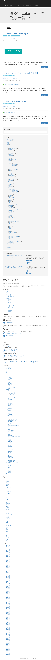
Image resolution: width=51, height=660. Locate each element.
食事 (10, 160)
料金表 (9, 309)
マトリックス (8, 518)
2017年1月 (8, 578)
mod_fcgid (11, 217)
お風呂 (10, 149)
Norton (10, 196)
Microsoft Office (12, 189)
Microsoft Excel (15, 190)
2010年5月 (8, 642)
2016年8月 (8, 585)
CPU (6, 482)
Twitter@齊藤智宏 (9, 335)
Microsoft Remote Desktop (14, 197)
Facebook (30, 260)
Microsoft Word (15, 191)
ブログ (23, 5)
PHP (10, 222)
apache (7, 478)
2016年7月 (8, 586)
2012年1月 (8, 630)
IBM (6, 490)
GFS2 (10, 206)
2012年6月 (8, 624)
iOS (10, 184)
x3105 (7, 506)
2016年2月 (8, 592)
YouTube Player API (13, 192)
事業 (7, 522)
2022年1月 (8, 545)
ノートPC (7, 516)
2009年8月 (8, 649)
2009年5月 (8, 653)
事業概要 (10, 302)
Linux (10, 185)
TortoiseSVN (11, 230)
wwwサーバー (12, 171)
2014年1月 (8, 608)
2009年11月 (8, 647)
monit (10, 220)
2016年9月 (8, 583)
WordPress (14, 165)
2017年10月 (8, 572)
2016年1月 (8, 593)
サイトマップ (36, 5)
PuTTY (10, 226)
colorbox (12, 25)
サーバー (8, 168)
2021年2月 (8, 549)
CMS (10, 163)
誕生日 (7, 539)
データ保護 (11, 175)
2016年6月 (8, 587)
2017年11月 (8, 571)
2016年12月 (8, 580)
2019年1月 (8, 556)
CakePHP (11, 194)
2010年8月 (8, 640)
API (6, 480)
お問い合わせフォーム (9, 322)
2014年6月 (8, 606)
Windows (11, 186)
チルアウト (8, 512)
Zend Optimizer (12, 233)
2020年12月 (8, 551)
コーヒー (7, 510)
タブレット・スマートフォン (15, 241)
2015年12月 (8, 595)
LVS (10, 216)
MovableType (14, 164)
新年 (6, 532)
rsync (10, 227)
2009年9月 (8, 648)
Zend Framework (12, 232)
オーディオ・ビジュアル (14, 236)
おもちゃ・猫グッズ (13, 148)
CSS (10, 200)
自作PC (7, 538)
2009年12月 (8, 645)
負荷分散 (11, 180)
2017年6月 (8, 576)
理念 (9, 300)
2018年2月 (8, 567)
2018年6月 (8, 562)
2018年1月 (8, 569)
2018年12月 (8, 557)
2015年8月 (8, 598)
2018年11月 (8, 559)
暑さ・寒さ (11, 157)
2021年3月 (8, 547)
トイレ (10, 152)
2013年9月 (8, 612)
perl (6, 497)
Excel (6, 488)
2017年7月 (8, 575)
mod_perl (11, 218)
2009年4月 (8, 654)
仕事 (7, 524)
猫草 (10, 158)
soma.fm (7, 501)
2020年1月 (8, 552)
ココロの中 (11, 150)
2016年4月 (8, 590)
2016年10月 (8, 582)
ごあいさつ (10, 299)
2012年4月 (8, 627)
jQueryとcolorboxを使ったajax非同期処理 (20, 73)
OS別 (8, 181)
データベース (12, 174)
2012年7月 (8, 623)
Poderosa (11, 223)
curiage (7, 484)
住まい (10, 154)
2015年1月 (8, 599)
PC (10, 238)
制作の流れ (10, 310)
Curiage (8, 247)
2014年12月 (8, 601)
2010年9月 (8, 639)
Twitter (29, 262)
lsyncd (10, 215)
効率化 (7, 528)
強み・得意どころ (11, 305)
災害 (6, 534)
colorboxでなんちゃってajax (15, 101)
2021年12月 (8, 546)
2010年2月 (8, 643)
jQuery (10, 212)
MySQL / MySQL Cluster (14, 221)
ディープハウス (9, 513)
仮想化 (10, 178)
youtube (8, 507)
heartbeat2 (11, 207)
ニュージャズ (9, 515)
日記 (8, 144)
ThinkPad (7, 502)
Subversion (11, 228)
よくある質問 (10, 307)
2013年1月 (8, 619)
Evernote (11, 205)
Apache (10, 199)
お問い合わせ (29, 5)
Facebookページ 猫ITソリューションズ (13, 333)
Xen (10, 231)
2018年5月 (8, 564)
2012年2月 (8, 629)
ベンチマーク (12, 176)
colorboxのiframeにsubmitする (16, 33)
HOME (6, 5)
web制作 (8, 161)
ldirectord (11, 214)
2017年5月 (8, 577)
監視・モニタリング (13, 179)
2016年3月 (8, 591)
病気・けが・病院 (12, 159)
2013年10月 (8, 611)
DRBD (10, 201)
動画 (7, 530)
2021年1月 (8, 550)
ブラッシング (12, 153)
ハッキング (7, 517)
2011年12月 (8, 632)
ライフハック (9, 244)
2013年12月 (8, 609)
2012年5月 (8, 625)
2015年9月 (8, 597)
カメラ (10, 240)
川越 (8, 143)
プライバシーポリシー (10, 296)
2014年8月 (8, 603)
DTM (8, 246)
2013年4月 (8, 617)
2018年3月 (8, 566)
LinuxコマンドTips (13, 169)
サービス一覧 (10, 306)
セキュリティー (10, 243)
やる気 (7, 509)
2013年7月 (8, 614)
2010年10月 (8, 638)
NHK (6, 496)
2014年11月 (8, 602)
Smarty (10, 195)
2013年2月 (8, 618)
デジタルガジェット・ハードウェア (14, 235)
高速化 (7, 541)
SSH (10, 170)
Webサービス (8, 503)
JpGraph (11, 211)
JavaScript (11, 210)
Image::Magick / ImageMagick (15, 209)
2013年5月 (8, 616)
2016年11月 (8, 581)
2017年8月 (8, 573)
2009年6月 (8, 652)
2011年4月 (8, 635)
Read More (44, 67)
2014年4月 (8, 607)
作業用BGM (8, 525)
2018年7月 (8, 561)
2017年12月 (8, 570)
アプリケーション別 (11, 188)
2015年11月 (8, 596)
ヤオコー (7, 519)
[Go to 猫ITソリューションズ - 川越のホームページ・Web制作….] (4, 26)
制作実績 (10, 311)
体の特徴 (11, 155)
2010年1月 (8, 644)
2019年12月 (8, 554)
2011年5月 (8, 634)
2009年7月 (8, 650)
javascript (8, 491)
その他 (10, 173)
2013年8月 (8, 613)
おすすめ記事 (9, 140)
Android (10, 183)
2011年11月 (8, 633)
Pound (10, 225)
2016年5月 (8, 588)
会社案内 (11, 5)
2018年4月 (8, 565)
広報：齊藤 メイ (14, 38)
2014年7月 (8, 604)
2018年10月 (8, 560)
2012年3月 (8, 628)
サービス (17, 5)
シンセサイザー (12, 237)
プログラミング (12, 166)
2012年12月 (8, 621)
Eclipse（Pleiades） (13, 204)
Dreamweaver (12, 202)
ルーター (11, 242)
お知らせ (8, 142)
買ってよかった (10, 139)
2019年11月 (8, 555)
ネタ (8, 145)
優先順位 (7, 527)
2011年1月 (8, 637)
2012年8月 (8, 622)
